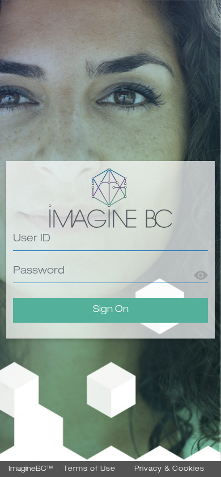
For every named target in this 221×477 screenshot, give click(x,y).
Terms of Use (89, 469)
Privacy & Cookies (169, 469)
